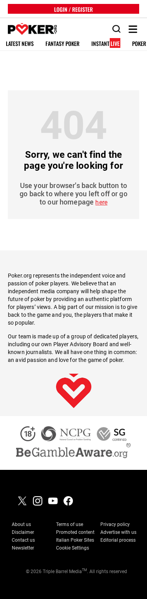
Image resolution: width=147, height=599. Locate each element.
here (101, 202)
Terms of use (69, 524)
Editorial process (118, 540)
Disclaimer (23, 532)
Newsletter (23, 548)
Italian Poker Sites (75, 540)
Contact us (23, 540)
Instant (105, 44)
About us (21, 524)
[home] (28, 29)
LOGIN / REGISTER (73, 9)
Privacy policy (115, 524)
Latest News (20, 44)
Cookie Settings (72, 548)
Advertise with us (118, 532)
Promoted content (75, 532)
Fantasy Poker (62, 44)
